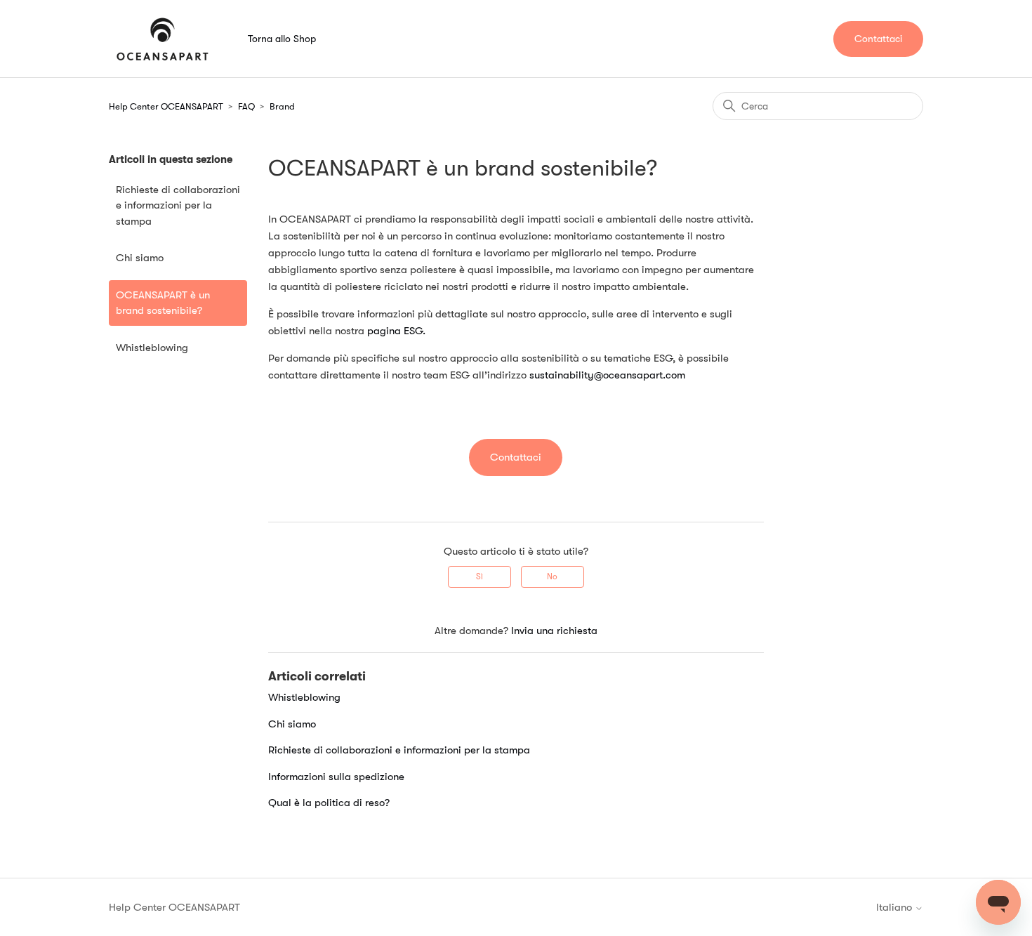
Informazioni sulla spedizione (336, 776)
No (552, 576)
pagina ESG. (396, 330)
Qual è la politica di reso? (329, 802)
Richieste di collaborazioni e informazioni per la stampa (178, 205)
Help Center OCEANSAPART (166, 106)
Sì (479, 576)
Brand (282, 106)
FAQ (246, 106)
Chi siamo (140, 257)
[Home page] (162, 39)
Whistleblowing (152, 347)
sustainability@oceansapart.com (607, 375)
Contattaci (878, 38)
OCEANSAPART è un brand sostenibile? (163, 303)
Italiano (895, 908)
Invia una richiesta (554, 630)
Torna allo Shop (282, 38)
